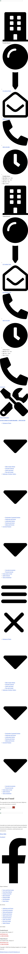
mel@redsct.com (4, 934)
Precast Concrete (9, 572)
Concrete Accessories (10, 570)
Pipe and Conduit (9, 472)
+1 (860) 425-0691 (4, 936)
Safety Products (6, 575)
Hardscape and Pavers (10, 519)
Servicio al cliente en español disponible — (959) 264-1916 (12, 420)
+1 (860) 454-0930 (4, 944)
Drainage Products (9, 468)
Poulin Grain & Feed (7, 573)
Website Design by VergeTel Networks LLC (10, 952)
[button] (14, 608)
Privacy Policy (3, 834)
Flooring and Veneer (10, 523)
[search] (13, 807)
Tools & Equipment (7, 577)
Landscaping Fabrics (10, 521)
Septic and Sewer (9, 470)
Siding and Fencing (9, 524)
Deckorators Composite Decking (12, 517)
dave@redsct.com (4, 942)
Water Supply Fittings (10, 466)
